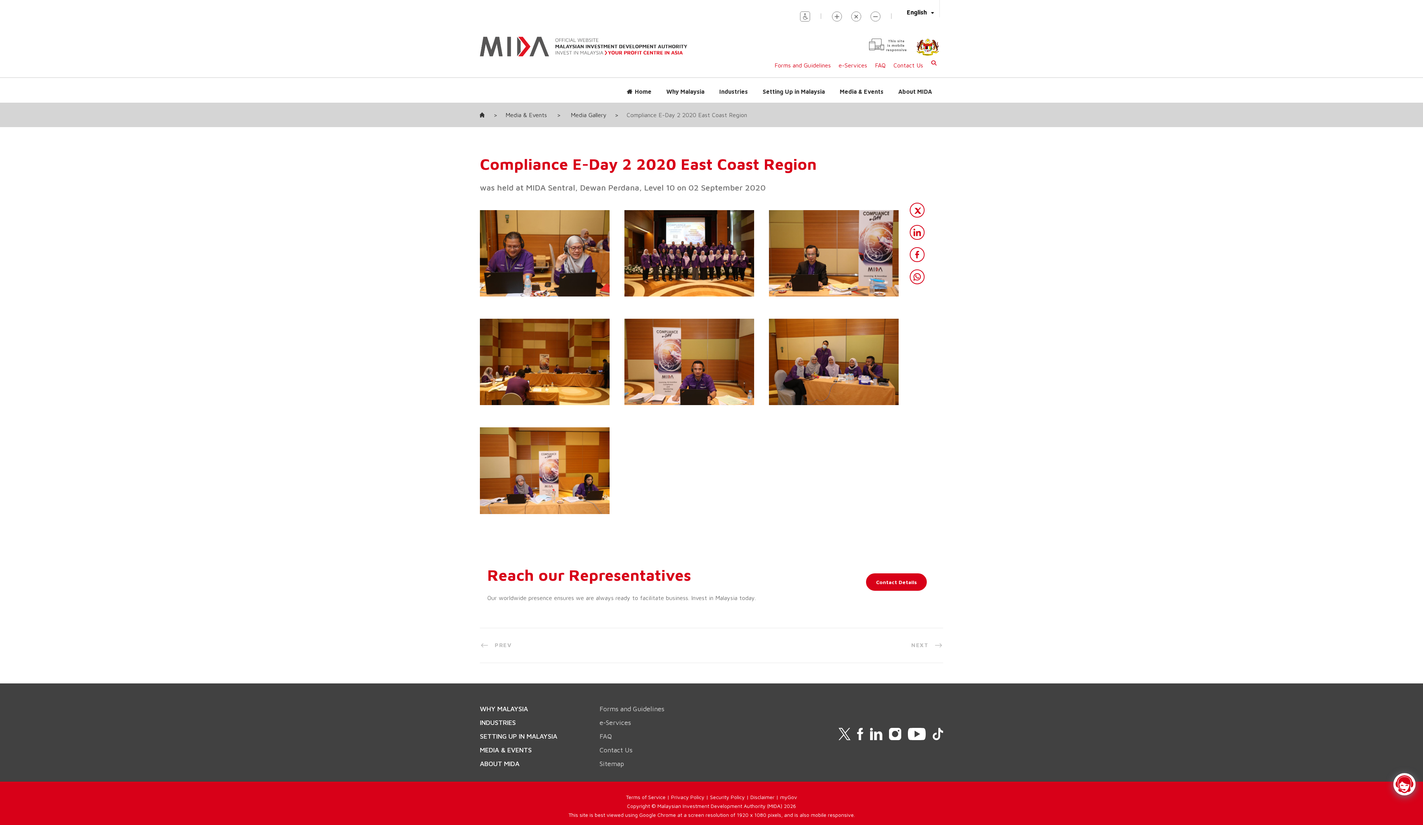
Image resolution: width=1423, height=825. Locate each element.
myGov (788, 797)
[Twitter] (917, 210)
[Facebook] (917, 254)
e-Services (853, 65)
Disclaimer (762, 797)
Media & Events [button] (861, 91)
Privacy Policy (687, 797)
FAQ (880, 65)
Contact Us (908, 65)
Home (643, 91)
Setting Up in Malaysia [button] (794, 91)
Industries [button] (733, 91)
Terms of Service (646, 797)
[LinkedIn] (917, 232)
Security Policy (727, 797)
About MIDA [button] (915, 91)
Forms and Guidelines (802, 65)
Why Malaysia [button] (685, 91)
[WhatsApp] (917, 276)
